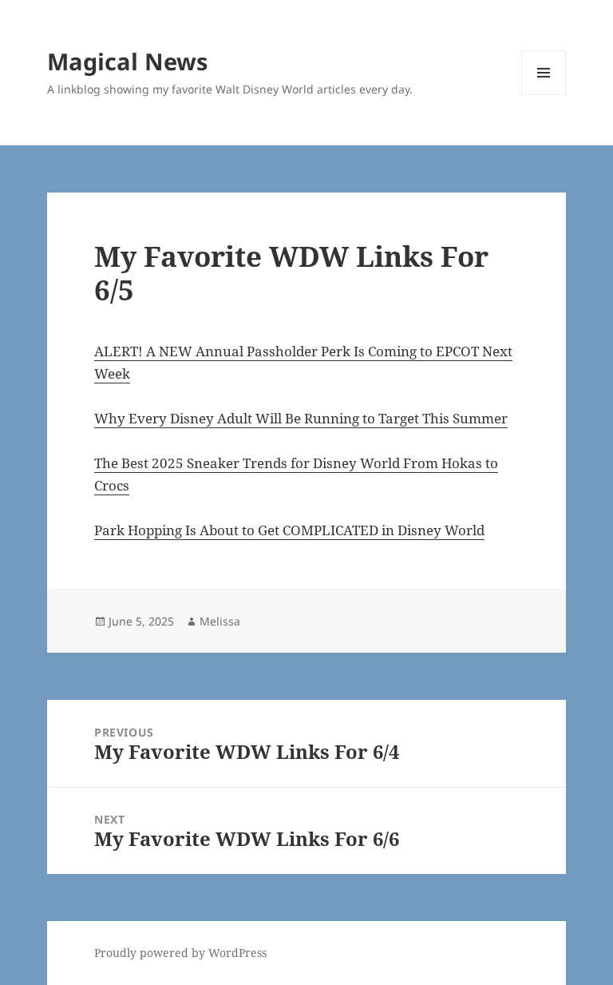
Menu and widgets (544, 94)
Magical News (127, 61)
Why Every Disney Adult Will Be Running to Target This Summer (301, 418)
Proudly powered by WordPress (180, 952)
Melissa (220, 621)
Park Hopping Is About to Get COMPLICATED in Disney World (289, 530)
